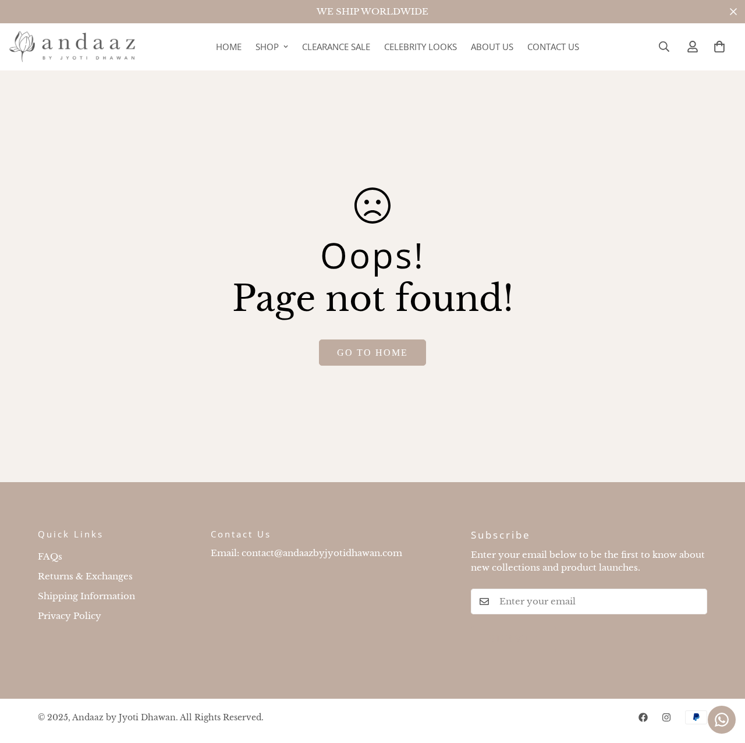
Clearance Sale (336, 46)
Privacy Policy (69, 615)
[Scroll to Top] (722, 679)
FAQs (50, 556)
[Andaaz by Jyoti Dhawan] (73, 46)
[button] (719, 46)
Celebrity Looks (420, 46)
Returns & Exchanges (85, 576)
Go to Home (372, 353)
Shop (267, 46)
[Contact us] (722, 720)
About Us (492, 46)
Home (229, 46)
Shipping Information (86, 596)
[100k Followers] (666, 717)
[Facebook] (643, 717)
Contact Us (553, 46)
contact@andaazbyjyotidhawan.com (322, 552)
